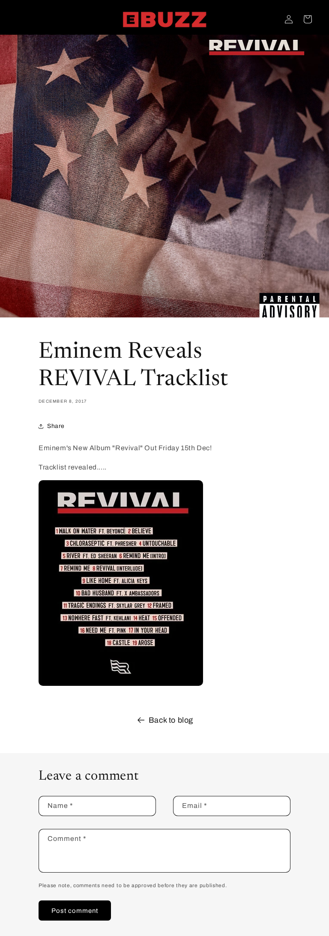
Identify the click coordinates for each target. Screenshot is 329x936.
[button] (307, 19)
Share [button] (56, 426)
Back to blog (171, 720)
